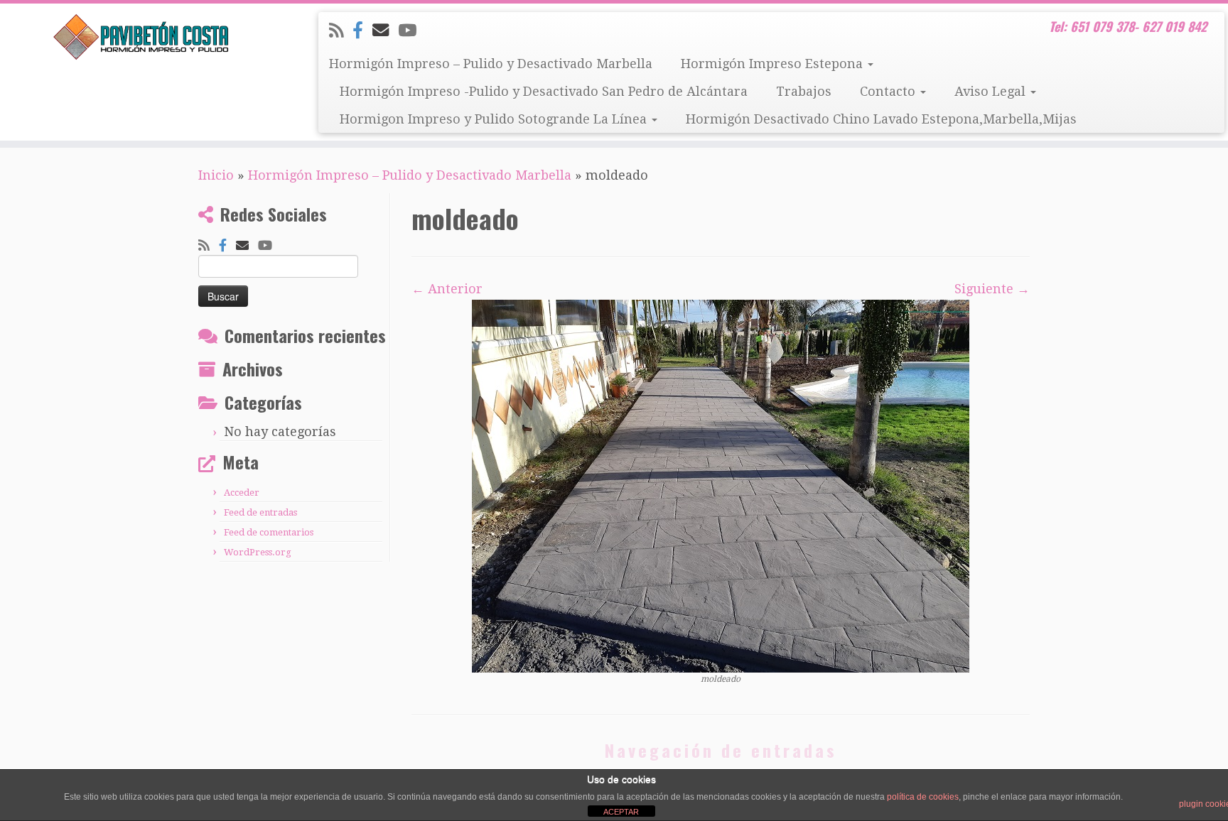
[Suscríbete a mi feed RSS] (340, 30)
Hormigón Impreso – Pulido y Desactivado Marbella (490, 63)
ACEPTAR (621, 812)
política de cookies (923, 797)
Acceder (241, 492)
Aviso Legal (991, 91)
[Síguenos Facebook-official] (362, 30)
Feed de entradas (260, 512)
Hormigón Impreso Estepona (773, 63)
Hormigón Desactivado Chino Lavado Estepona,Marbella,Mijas (881, 119)
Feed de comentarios (268, 532)
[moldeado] (720, 484)
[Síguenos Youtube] (412, 30)
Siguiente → (992, 288)
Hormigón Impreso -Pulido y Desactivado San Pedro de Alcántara (544, 91)
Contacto (889, 91)
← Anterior (447, 288)
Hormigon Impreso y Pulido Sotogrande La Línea (495, 119)
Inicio (216, 175)
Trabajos (803, 91)
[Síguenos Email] (385, 30)
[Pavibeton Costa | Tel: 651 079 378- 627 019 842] (142, 37)
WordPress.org (257, 552)
